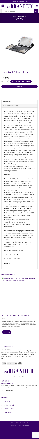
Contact (21, 1)
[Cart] (37, 6)
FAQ (27, 1)
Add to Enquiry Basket (21, 82)
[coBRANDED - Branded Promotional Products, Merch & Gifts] (20, 6)
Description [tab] (7, 102)
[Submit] (36, 11)
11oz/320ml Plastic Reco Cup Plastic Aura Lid (15, 315)
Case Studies (8, 412)
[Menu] (3, 6)
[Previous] (3, 65)
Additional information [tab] (10, 105)
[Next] (8, 65)
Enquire (19, 86)
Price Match (14, 1)
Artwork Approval (9, 409)
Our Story (7, 401)
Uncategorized (22, 16)
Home (14, 16)
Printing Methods (9, 405)
